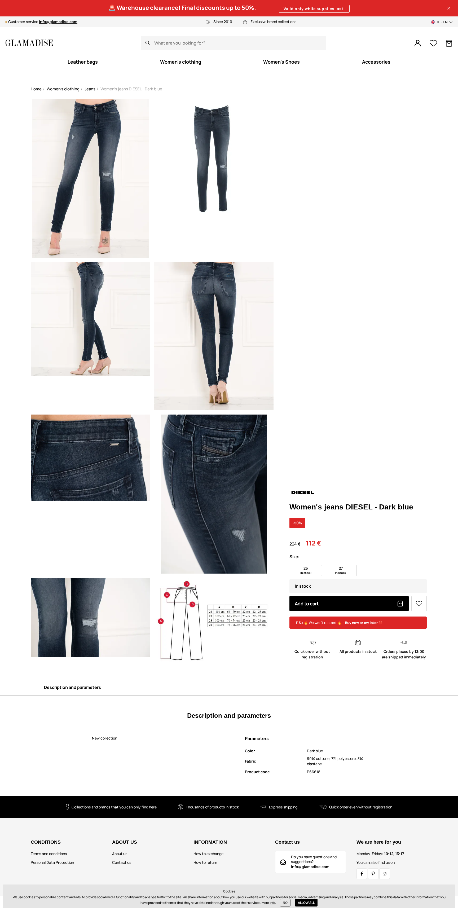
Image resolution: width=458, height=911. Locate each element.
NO (285, 902)
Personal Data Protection (52, 862)
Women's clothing (63, 89)
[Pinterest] (373, 873)
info (272, 902)
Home (36, 89)
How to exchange (208, 853)
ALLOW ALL (306, 902)
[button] (449, 8)
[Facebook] (361, 873)
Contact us (121, 862)
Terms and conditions (49, 853)
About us (119, 853)
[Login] (417, 43)
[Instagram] (384, 873)
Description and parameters (72, 687)
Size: (294, 557)
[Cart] (449, 43)
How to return (205, 862)
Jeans (90, 89)
